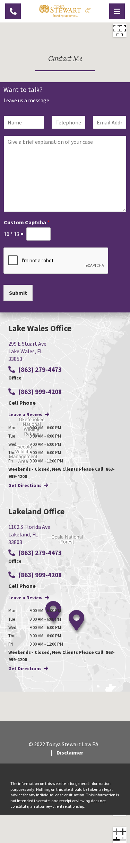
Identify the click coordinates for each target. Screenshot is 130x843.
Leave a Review (26, 415)
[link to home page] (65, 10)
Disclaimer (70, 752)
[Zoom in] (120, 834)
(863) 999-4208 (39, 391)
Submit (18, 292)
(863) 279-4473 (39, 369)
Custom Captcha (27, 222)
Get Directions (25, 485)
